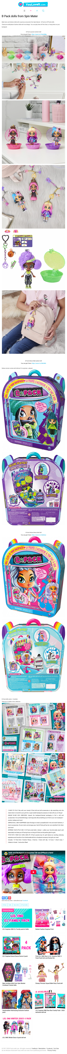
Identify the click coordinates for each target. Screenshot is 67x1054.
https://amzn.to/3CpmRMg (39, 34)
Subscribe (30, 10)
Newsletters (42, 1048)
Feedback (35, 1048)
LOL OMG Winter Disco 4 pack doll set (14, 1037)
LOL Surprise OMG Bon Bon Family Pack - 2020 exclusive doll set (50, 1011)
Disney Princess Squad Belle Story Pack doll (49, 983)
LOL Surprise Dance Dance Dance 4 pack (15, 956)
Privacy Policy (51, 1050)
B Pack (4, 905)
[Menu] (24, 10)
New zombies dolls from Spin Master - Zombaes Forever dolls (14, 984)
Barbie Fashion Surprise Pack (45, 929)
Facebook (37, 10)
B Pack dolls (24, 905)
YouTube (56, 1048)
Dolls (10, 905)
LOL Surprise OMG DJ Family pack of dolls (15, 929)
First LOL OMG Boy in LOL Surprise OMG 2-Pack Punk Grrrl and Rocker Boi (49, 957)
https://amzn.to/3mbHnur (39, 535)
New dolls (16, 905)
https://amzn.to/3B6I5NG (39, 363)
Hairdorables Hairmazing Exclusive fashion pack (15, 1011)
